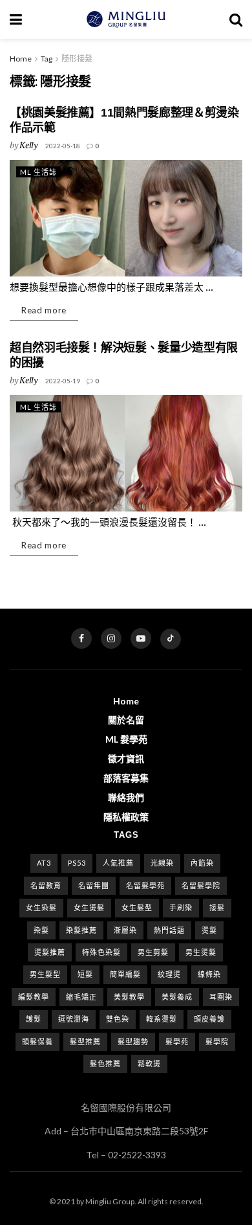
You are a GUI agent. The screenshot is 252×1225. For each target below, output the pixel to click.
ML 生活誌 (38, 172)
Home (21, 58)
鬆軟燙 (149, 1063)
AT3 (44, 863)
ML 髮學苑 (126, 739)
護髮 (33, 1019)
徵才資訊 (126, 758)
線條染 (209, 974)
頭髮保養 (37, 1041)
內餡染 (202, 863)
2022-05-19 (62, 381)
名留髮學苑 (145, 885)
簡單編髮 (125, 974)
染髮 (41, 930)
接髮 (217, 907)
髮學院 (217, 1041)
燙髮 (209, 930)
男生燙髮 (200, 952)
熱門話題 (169, 930)
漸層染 (125, 930)
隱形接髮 (76, 58)
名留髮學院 (201, 885)
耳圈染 (221, 997)
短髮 (85, 974)
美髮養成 (177, 997)
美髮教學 (129, 997)
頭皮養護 (209, 1019)
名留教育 (45, 885)
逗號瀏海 (73, 1019)
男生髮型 (45, 974)
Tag (46, 58)
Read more (44, 310)
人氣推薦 (118, 863)
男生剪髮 (153, 952)
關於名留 (126, 719)
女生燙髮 (89, 907)
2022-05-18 (62, 146)
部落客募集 (126, 777)
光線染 (162, 863)
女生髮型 (136, 907)
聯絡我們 (126, 797)
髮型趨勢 (133, 1041)
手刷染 (181, 907)
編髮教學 (33, 997)
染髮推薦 (81, 930)
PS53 (77, 863)
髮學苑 (177, 1041)
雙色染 (117, 1019)
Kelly (28, 145)
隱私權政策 (126, 816)
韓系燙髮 (161, 1019)
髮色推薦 (105, 1063)
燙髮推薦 (49, 952)
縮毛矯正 (81, 997)
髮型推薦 (85, 1041)
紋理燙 (169, 974)
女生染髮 (41, 907)
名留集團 (93, 885)
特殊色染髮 (101, 952)
